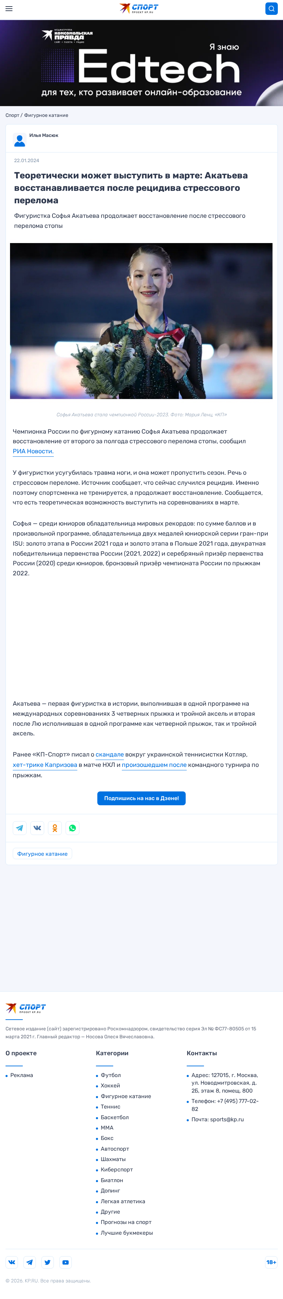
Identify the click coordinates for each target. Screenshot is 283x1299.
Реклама (21, 1075)
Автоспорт (115, 1148)
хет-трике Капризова (45, 765)
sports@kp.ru (227, 1119)
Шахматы (113, 1159)
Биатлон (112, 1180)
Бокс (107, 1138)
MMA (107, 1127)
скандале (110, 754)
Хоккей (110, 1085)
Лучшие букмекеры (127, 1233)
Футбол (111, 1075)
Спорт (12, 115)
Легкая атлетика (123, 1201)
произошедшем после (154, 765)
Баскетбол (115, 1117)
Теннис (110, 1106)
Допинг (110, 1190)
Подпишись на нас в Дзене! (141, 798)
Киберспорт (117, 1169)
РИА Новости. (33, 451)
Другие (110, 1211)
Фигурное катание (46, 115)
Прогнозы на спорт (126, 1222)
